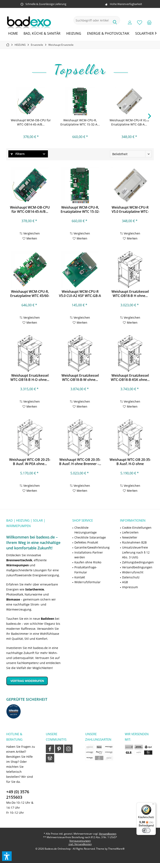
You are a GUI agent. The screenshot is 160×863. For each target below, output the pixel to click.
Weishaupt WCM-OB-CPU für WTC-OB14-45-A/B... (31, 122)
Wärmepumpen (17, 565)
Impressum (130, 587)
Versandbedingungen (137, 567)
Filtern (20, 154)
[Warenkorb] (149, 22)
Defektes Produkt (86, 542)
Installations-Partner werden (88, 554)
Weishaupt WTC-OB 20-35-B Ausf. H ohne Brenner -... (80, 461)
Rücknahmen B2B (134, 542)
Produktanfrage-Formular (85, 569)
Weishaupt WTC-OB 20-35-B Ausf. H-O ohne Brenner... (130, 461)
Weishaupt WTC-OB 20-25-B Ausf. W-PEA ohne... (29, 461)
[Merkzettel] (139, 22)
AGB (125, 582)
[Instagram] (68, 749)
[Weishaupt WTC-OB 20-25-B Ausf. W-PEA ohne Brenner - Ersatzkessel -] (30, 437)
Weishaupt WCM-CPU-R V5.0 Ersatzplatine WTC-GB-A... (129, 122)
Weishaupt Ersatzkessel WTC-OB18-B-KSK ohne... (130, 377)
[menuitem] (149, 22)
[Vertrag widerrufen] (34, 680)
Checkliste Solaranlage (90, 537)
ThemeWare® (116, 848)
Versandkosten (107, 833)
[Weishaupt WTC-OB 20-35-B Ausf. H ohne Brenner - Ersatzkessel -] (80, 437)
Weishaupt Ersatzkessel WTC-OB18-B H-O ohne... (29, 377)
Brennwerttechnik (19, 560)
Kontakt (79, 577)
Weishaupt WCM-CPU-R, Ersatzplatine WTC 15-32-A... (80, 122)
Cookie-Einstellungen (136, 528)
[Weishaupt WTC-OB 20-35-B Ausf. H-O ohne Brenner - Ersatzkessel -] (130, 437)
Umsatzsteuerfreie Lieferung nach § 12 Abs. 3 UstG (136, 552)
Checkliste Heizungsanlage (85, 530)
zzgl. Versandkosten (80, 844)
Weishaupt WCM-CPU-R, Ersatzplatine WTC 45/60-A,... (29, 293)
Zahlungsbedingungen (138, 562)
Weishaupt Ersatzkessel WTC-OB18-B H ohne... (130, 293)
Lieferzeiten (130, 532)
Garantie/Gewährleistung (92, 547)
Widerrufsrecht (132, 572)
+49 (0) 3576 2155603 (17, 794)
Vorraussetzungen (80, 841)
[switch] (146, 830)
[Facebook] (50, 749)
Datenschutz (131, 577)
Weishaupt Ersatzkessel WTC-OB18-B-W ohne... (80, 377)
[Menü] (153, 804)
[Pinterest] (59, 749)
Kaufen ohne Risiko (87, 562)
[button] (7, 856)
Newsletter (129, 537)
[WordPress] (50, 758)
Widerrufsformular (87, 582)
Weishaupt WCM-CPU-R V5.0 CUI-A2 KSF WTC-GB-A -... (80, 293)
